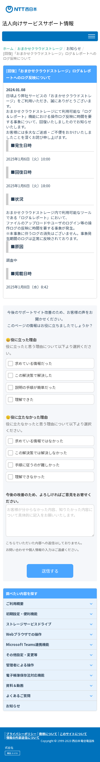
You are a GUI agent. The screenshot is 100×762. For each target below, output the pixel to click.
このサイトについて (73, 733)
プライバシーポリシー (21, 733)
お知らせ (13, 705)
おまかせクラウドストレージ (40, 48)
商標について (48, 733)
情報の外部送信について (23, 737)
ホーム (8, 48)
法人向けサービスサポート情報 (38, 23)
